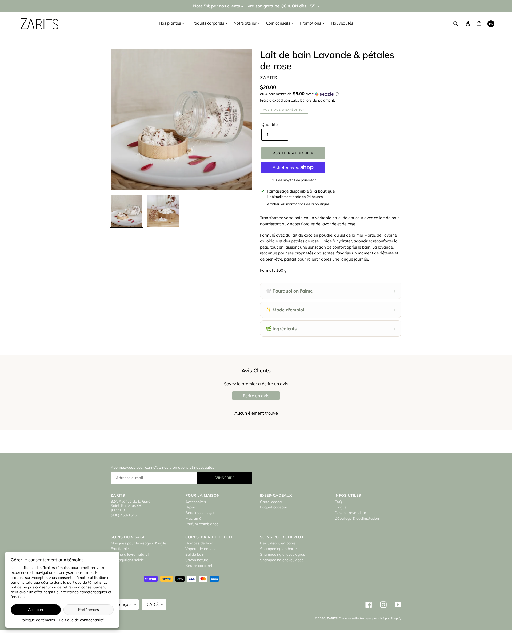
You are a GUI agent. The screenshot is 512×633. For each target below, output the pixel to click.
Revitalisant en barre (277, 543)
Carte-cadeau (272, 501)
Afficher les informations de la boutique (298, 204)
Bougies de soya (199, 512)
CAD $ (153, 604)
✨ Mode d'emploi (331, 310)
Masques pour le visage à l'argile (138, 543)
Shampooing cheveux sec (281, 560)
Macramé (193, 518)
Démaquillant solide (127, 560)
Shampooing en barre (278, 548)
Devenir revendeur (350, 512)
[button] (299, 94)
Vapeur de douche (201, 548)
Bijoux (190, 507)
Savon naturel (197, 560)
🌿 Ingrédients (331, 329)
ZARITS (332, 618)
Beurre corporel (198, 565)
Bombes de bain (199, 543)
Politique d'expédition (284, 109)
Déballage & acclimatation (357, 518)
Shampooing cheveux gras (282, 554)
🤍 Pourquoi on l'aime (331, 291)
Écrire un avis (256, 395)
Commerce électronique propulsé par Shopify (370, 618)
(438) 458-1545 (124, 515)
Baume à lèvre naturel (130, 554)
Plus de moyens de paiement (293, 180)
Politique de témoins (37, 620)
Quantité (269, 124)
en (491, 24)
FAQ (338, 501)
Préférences (88, 609)
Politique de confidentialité (81, 620)
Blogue (341, 507)
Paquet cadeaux (274, 507)
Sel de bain (194, 554)
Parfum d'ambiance (201, 524)
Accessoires (195, 501)
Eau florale (120, 548)
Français (123, 604)
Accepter (35, 609)
